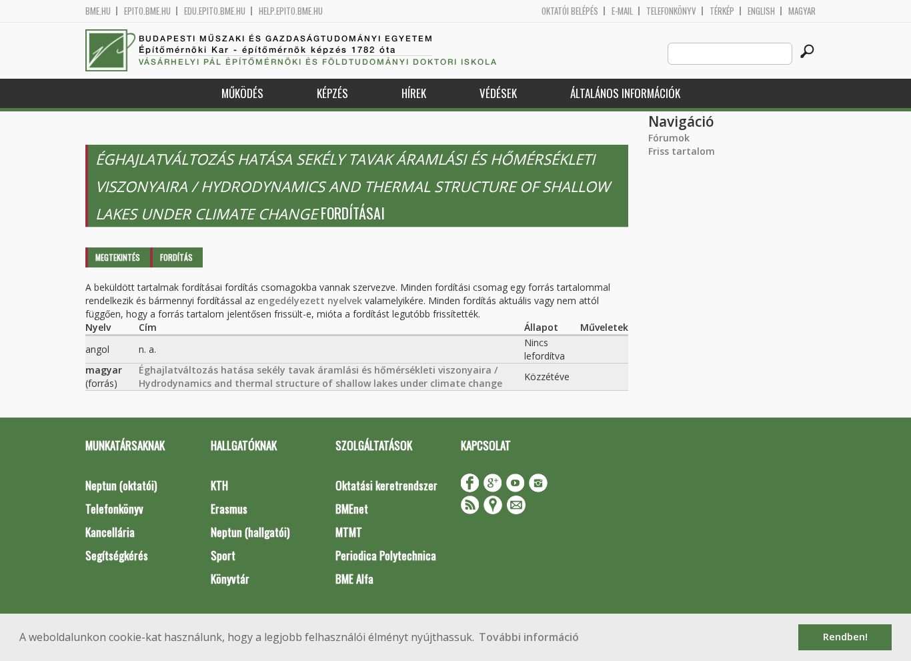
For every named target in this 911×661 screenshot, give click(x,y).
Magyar (802, 11)
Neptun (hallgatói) (250, 532)
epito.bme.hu (147, 11)
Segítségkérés (116, 555)
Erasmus (229, 508)
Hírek (413, 93)
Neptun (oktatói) (121, 485)
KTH (219, 485)
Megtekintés (117, 257)
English (761, 11)
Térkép (722, 11)
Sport (223, 555)
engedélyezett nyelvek (309, 300)
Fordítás (176, 257)
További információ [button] (529, 637)
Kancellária (110, 532)
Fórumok (669, 137)
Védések (498, 93)
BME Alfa (354, 578)
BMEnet (351, 508)
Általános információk (625, 93)
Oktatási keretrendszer (386, 485)
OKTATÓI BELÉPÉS (570, 11)
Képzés (332, 93)
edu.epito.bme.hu (214, 11)
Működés (242, 93)
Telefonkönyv (671, 11)
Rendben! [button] (845, 636)
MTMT (348, 532)
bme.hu (98, 11)
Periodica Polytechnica (385, 555)
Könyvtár (230, 578)
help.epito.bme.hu (291, 11)
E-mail (622, 11)
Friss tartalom (681, 151)
